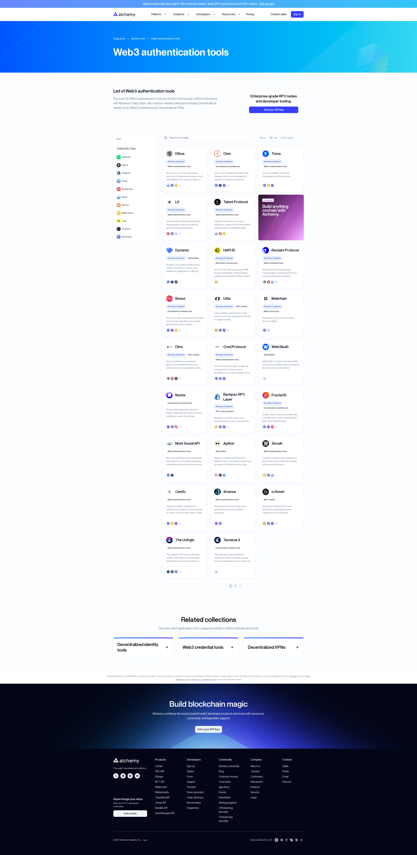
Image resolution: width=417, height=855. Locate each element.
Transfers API (162, 797)
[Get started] (208, 4)
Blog (221, 771)
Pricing (250, 14)
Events (222, 792)
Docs (190, 776)
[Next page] (240, 586)
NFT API (159, 781)
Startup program (228, 802)
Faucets (191, 787)
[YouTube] (130, 775)
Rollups (159, 776)
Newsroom (257, 781)
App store (224, 787)
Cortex (159, 766)
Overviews (225, 781)
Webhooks (161, 787)
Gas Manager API (164, 813)
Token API (160, 802)
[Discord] (137, 775)
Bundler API (161, 807)
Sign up (191, 766)
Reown (214, 679)
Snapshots (193, 807)
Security (255, 792)
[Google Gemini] (281, 840)
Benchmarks (194, 802)
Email (285, 776)
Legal (253, 797)
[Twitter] (115, 775)
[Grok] (301, 840)
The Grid (292, 676)
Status (190, 771)
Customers (257, 776)
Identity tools (138, 38)
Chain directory (195, 797)
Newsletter (225, 797)
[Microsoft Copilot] (291, 840)
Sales (285, 766)
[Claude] (296, 840)
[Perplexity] (286, 840)
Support (191, 781)
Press (285, 771)
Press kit (255, 787)
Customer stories (228, 776)
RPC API (159, 771)
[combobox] (273, 138)
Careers (255, 771)
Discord (286, 781)
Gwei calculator (195, 792)
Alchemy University (229, 766)
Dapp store (119, 38)
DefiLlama (195, 679)
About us (255, 766)
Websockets (162, 792)
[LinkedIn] (123, 775)
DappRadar (205, 679)
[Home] (124, 14)
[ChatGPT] (276, 840)
